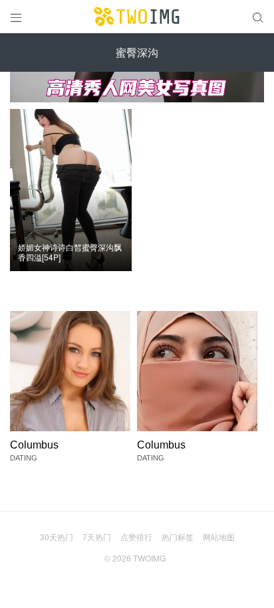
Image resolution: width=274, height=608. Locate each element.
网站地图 (219, 536)
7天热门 (96, 536)
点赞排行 (136, 536)
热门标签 (178, 536)
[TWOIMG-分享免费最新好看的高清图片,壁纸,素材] (137, 17)
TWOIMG (149, 557)
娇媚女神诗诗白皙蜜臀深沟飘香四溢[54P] (70, 252)
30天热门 (56, 536)
